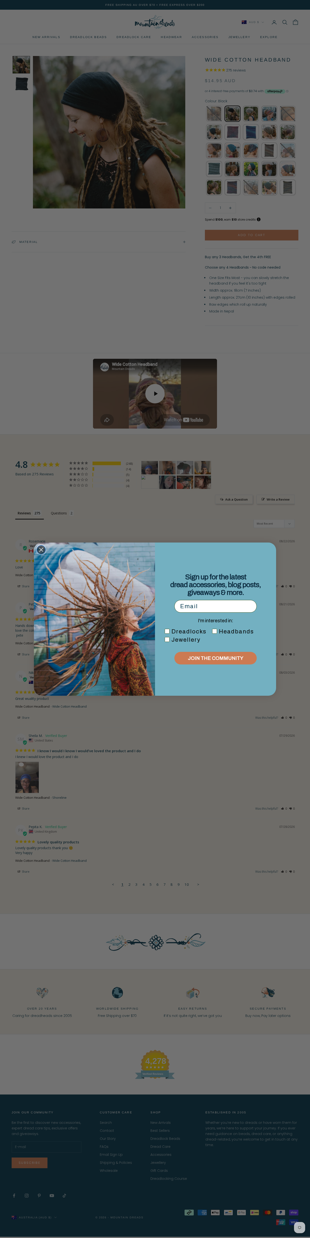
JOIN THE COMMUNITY (215, 658)
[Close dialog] (41, 549)
